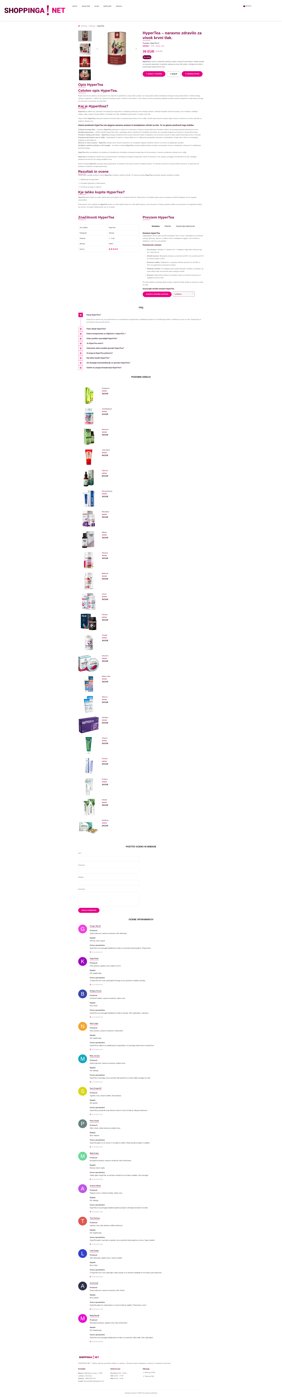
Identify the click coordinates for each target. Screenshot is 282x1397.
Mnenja (158, 46)
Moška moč (107, 6)
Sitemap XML (149, 1376)
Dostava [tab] (156, 226)
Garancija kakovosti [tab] (185, 226)
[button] (145, 315)
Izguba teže (86, 6)
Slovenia (248, 6)
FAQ (162, 46)
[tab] (145, 315)
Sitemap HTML (150, 1372)
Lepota (74, 6)
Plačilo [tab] (168, 226)
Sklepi (96, 6)
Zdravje (119, 6)
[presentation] (97, 49)
